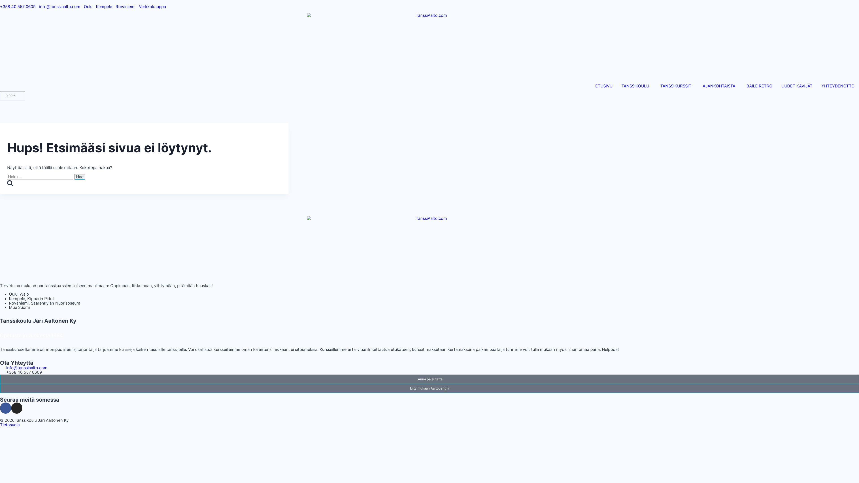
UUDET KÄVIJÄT (796, 86)
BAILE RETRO (759, 86)
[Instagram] (16, 408)
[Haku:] (40, 176)
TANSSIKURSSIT (675, 86)
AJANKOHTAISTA (719, 86)
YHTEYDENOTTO (838, 86)
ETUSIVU (603, 86)
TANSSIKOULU (635, 86)
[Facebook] (5, 408)
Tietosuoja (10, 424)
